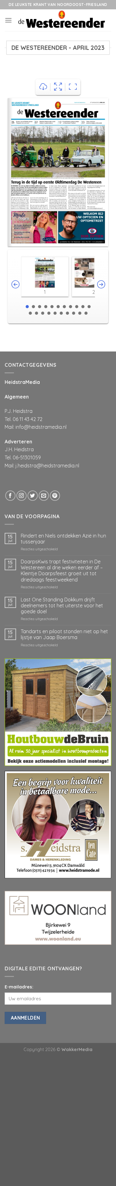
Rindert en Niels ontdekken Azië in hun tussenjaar (63, 539)
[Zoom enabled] (73, 87)
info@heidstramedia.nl (41, 427)
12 (30, 313)
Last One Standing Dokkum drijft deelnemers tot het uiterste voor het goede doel (62, 606)
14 (42, 313)
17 (61, 313)
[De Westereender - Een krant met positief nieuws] (62, 20)
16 (55, 313)
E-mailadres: (19, 987)
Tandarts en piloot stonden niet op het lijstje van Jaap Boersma (64, 634)
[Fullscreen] (58, 87)
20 (79, 313)
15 (48, 313)
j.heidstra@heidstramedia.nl (47, 465)
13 (36, 313)
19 (73, 313)
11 (89, 306)
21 (86, 313)
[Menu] (8, 20)
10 (82, 306)
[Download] (43, 87)
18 (67, 313)
